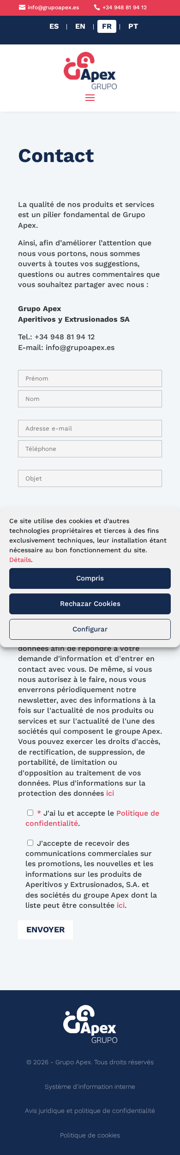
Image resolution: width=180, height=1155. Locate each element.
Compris (90, 578)
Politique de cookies (90, 1135)
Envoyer (45, 929)
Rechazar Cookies (90, 603)
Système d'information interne (90, 1086)
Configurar (90, 629)
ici (110, 793)
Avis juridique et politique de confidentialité (90, 1110)
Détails (20, 559)
